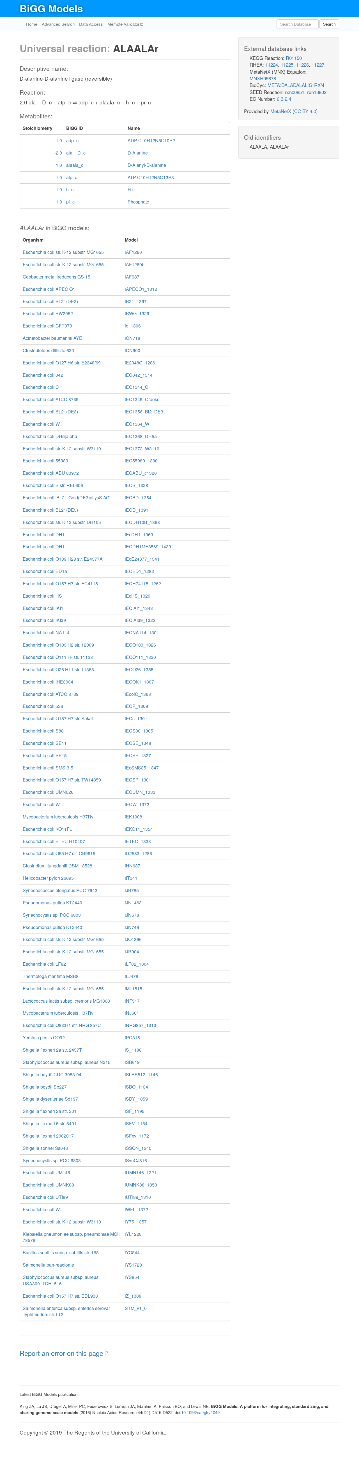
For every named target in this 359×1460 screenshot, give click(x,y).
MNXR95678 (263, 78)
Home (31, 24)
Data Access (91, 24)
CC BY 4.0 (305, 110)
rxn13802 (316, 91)
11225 (287, 64)
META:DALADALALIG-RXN (296, 84)
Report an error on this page (62, 1353)
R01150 (294, 57)
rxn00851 (294, 91)
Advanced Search (58, 24)
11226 (302, 64)
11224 (271, 64)
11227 (318, 64)
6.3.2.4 (284, 98)
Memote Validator (124, 24)
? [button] (107, 1352)
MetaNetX (280, 110)
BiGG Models (51, 8)
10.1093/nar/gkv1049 (200, 1412)
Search (329, 24)
